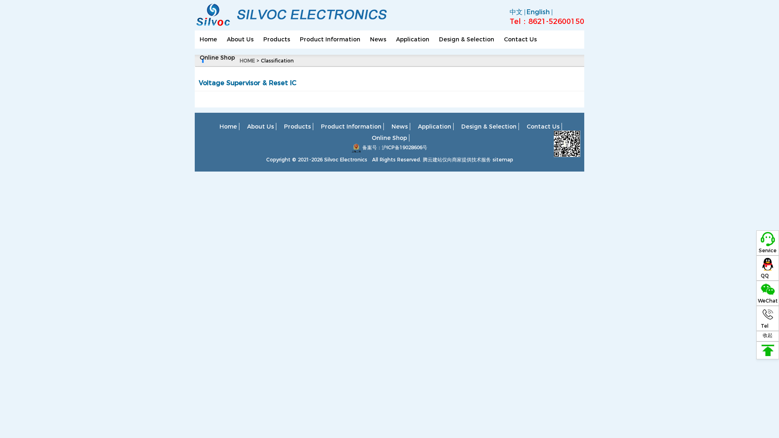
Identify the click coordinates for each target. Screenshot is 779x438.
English (538, 12)
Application (412, 39)
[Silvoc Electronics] (296, 27)
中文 (516, 12)
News (378, 39)
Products (276, 39)
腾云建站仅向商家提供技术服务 (457, 160)
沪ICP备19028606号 (404, 147)
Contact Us (520, 39)
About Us (240, 39)
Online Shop (217, 57)
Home (208, 39)
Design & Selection (466, 39)
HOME (247, 61)
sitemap (503, 160)
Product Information (330, 39)
